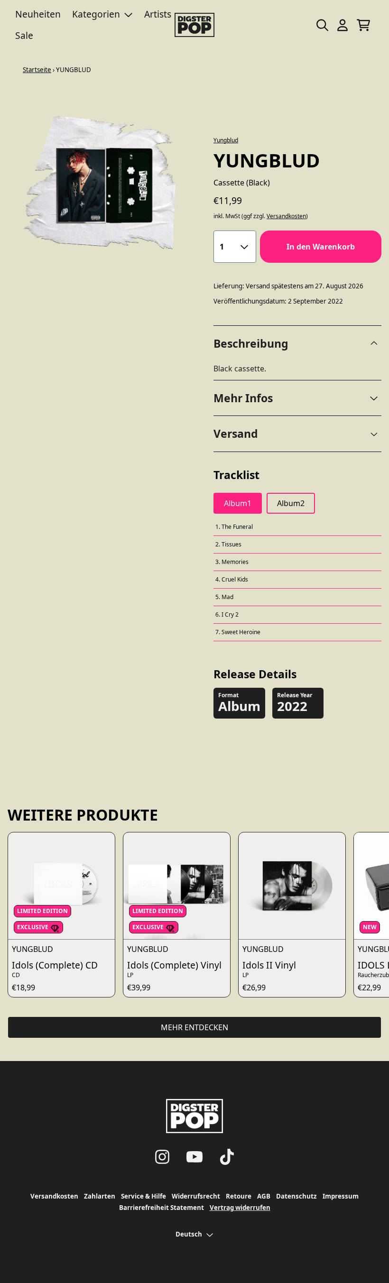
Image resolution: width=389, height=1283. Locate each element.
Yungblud (225, 140)
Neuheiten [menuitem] (38, 14)
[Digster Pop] (194, 25)
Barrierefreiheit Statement (161, 1207)
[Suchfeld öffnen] (321, 25)
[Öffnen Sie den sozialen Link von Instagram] (162, 1156)
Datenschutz (296, 1196)
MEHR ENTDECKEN (194, 1027)
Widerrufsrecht (196, 1196)
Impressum (341, 1196)
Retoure (238, 1196)
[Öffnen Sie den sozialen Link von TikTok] (226, 1156)
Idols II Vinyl (269, 965)
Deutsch (189, 1234)
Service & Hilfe (143, 1196)
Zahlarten (99, 1196)
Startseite (37, 69)
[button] (297, 398)
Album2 (291, 503)
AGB (263, 1196)
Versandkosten (286, 216)
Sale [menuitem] (24, 35)
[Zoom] (101, 183)
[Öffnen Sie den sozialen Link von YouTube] (194, 1156)
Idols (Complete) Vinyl (174, 965)
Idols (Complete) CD (55, 965)
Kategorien (96, 14)
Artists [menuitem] (157, 14)
